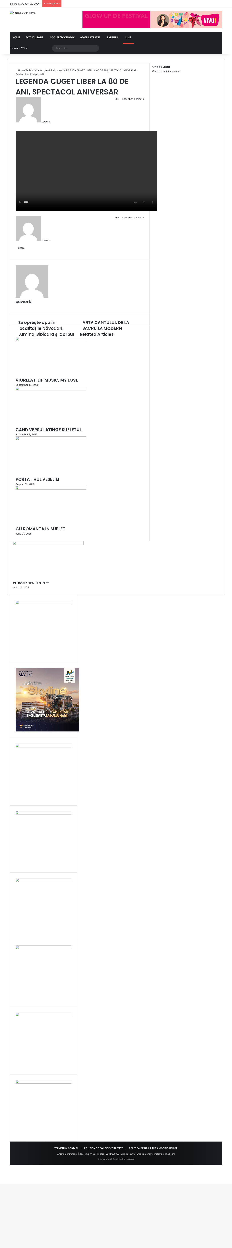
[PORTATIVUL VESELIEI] (51, 439)
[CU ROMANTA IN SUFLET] (51, 488)
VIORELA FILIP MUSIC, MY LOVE (47, 380)
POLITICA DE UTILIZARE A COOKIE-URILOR (153, 1148)
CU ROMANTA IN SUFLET (40, 529)
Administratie (90, 37)
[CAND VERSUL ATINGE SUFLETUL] (51, 389)
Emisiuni (112, 37)
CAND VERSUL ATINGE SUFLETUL (49, 430)
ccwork (46, 121)
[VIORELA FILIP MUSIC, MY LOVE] (51, 339)
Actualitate (34, 37)
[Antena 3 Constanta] (23, 13)
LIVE (128, 37)
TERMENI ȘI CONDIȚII (66, 1148)
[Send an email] (51, 121)
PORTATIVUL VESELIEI (37, 479)
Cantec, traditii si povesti (50, 70)
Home (16, 37)
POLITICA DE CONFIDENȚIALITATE (103, 1148)
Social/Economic (62, 37)
